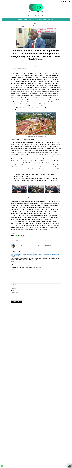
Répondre (12, 261)
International (35, 19)
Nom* (12, 282)
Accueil (21, 23)
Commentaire (13, 269)
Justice (40, 19)
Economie (25, 19)
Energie (30, 19)
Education (20, 19)
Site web (12, 290)
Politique (44, 19)
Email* (12, 286)
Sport (53, 19)
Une (20, 240)
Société (49, 19)
